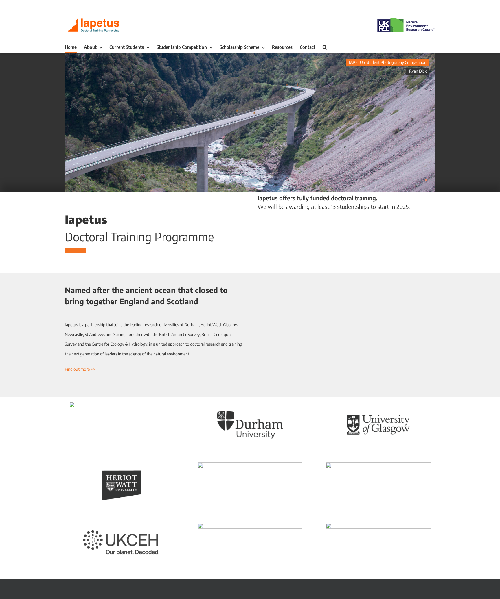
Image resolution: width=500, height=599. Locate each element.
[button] (325, 47)
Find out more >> (80, 369)
